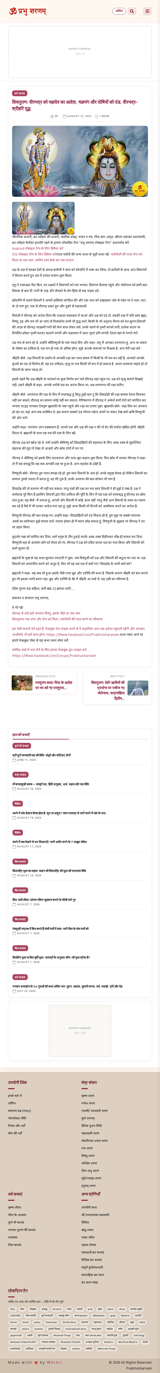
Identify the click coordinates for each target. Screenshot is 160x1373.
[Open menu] (147, 11)
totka (142, 1322)
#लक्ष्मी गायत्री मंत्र (47, 1348)
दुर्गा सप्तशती (47, 1315)
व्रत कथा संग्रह (89, 1283)
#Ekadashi (99, 1315)
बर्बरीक (110, 1322)
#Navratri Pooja (106, 1348)
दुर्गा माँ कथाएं (22, 746)
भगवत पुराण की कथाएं (22, 1230)
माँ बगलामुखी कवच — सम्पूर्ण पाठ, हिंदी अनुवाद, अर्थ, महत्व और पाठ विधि (50, 784)
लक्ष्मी (29, 1335)
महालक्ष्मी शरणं (90, 1134)
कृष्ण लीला (14, 1208)
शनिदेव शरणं (89, 1164)
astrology (139, 1335)
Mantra (125, 1315)
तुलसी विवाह (54, 1329)
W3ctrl (54, 1363)
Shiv (12, 1309)
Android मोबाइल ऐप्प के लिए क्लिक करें (37, 249)
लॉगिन (119, 11)
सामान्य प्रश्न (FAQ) (19, 1111)
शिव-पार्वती (31, 1315)
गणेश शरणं (88, 1104)
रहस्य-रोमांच (88, 1245)
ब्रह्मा (132, 1322)
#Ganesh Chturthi (70, 1342)
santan (76, 1348)
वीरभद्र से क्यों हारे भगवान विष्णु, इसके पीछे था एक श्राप (46, 614)
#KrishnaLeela (93, 1335)
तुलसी (125, 1335)
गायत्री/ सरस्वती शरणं (94, 1111)
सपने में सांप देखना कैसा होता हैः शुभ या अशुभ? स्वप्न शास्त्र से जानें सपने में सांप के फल (59, 813)
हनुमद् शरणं (88, 1186)
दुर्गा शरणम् (88, 1119)
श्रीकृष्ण (33, 1309)
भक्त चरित (88, 1238)
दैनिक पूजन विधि (91, 1126)
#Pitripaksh (81, 1315)
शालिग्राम (30, 1348)
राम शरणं (86, 1149)
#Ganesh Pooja (62, 1335)
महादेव (110, 1329)
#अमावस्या (15, 1348)
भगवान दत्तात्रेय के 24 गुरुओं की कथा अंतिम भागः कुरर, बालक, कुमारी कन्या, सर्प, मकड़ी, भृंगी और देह (67, 986)
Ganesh (38, 1329)
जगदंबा (13, 1329)
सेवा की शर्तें (15, 1134)
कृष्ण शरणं (87, 1096)
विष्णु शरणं (87, 1156)
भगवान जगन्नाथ (48, 1342)
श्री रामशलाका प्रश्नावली (95, 1215)
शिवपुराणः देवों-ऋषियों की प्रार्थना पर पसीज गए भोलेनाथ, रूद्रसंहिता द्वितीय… (108, 690)
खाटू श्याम (87, 1230)
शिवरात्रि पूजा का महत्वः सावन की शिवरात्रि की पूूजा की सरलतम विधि (49, 871)
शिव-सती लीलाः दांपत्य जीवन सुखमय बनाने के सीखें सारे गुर (44, 900)
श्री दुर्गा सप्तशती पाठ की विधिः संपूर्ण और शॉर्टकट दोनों (41, 755)
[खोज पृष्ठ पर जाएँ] (132, 11)
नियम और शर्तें (16, 1126)
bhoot (13, 1322)
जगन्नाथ (63, 1348)
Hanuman (51, 1322)
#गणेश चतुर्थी (136, 1309)
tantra (25, 1329)
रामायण (12, 1238)
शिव (22, 1309)
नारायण (84, 1322)
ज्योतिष (88, 1348)
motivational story (75, 1329)
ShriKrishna (69, 1322)
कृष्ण (100, 1309)
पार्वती (79, 1309)
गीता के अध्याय (17, 1215)
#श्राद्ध (44, 1309)
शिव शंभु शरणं (90, 1171)
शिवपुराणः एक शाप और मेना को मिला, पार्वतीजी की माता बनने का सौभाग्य (57, 619)
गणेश (69, 1309)
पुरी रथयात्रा (43, 1335)
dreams (108, 1342)
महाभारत (98, 1322)
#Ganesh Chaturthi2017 (23, 1342)
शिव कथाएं (20, 861)
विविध (18, 804)
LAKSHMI (15, 1315)
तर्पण (120, 1329)
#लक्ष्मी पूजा (133, 1329)
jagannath (16, 1335)
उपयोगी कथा (89, 1208)
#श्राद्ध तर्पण (64, 1315)
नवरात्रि (138, 1315)
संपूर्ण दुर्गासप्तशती (92, 1268)
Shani (25, 1322)
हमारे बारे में (15, 1096)
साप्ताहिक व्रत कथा (92, 1275)
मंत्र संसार (20, 775)
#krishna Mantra (127, 1342)
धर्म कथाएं (19, 93)
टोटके (145, 1342)
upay (113, 1315)
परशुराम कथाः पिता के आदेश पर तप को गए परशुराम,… (53, 685)
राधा (78, 1335)
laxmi (111, 1309)
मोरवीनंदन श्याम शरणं (94, 1141)
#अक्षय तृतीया (92, 1342)
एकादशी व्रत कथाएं (92, 1253)
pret (90, 1309)
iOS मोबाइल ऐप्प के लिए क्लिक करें (34, 255)
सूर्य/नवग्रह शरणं (91, 1179)
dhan (122, 1309)
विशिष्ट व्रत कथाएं (91, 1260)
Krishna (57, 1309)
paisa (37, 1322)
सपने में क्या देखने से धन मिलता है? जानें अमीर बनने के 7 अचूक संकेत (49, 842)
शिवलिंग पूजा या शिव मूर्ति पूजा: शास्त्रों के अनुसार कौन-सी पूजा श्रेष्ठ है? (51, 957)
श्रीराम (122, 1322)
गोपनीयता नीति (17, 1119)
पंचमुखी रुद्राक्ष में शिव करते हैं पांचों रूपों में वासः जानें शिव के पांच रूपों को (50, 929)
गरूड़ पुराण (96, 1329)
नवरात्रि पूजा (112, 1335)
